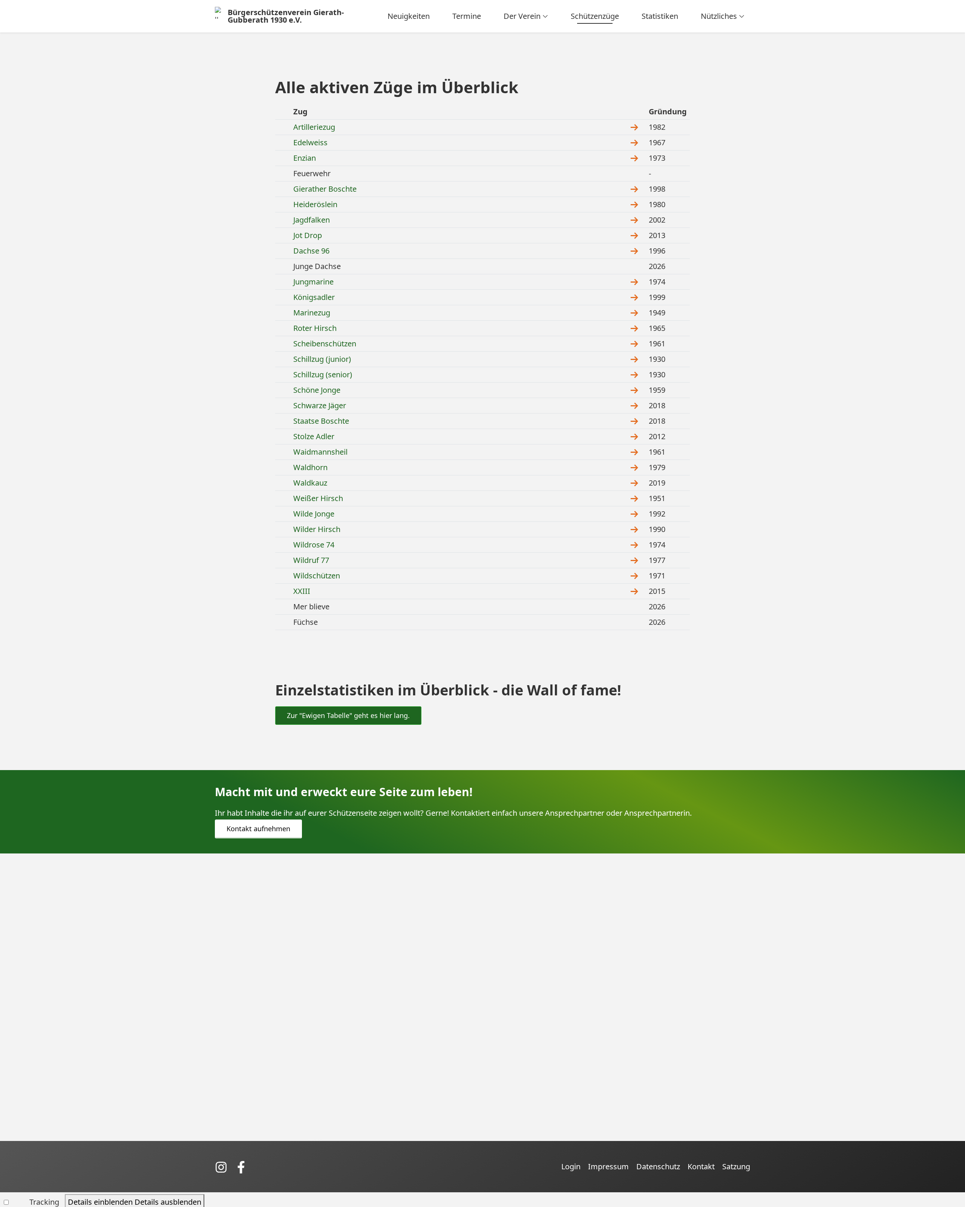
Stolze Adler (313, 436)
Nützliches (719, 16)
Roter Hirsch (315, 328)
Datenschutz (658, 1166)
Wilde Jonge (313, 514)
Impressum (608, 1166)
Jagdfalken (311, 220)
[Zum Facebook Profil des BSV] (244, 1166)
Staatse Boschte (321, 421)
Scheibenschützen (324, 343)
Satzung (736, 1166)
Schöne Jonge (316, 390)
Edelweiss (310, 142)
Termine (466, 16)
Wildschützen (316, 575)
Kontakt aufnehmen (258, 828)
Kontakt (701, 1166)
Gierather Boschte (325, 189)
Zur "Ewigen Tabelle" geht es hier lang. (348, 715)
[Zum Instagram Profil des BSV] (225, 1166)
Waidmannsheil (320, 452)
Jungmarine (313, 282)
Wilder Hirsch (316, 529)
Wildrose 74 (313, 545)
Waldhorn (310, 467)
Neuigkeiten (409, 16)
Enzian (304, 158)
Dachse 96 (311, 251)
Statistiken (660, 16)
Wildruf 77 (311, 560)
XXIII (301, 591)
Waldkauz (310, 483)
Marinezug (311, 313)
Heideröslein (315, 204)
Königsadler (314, 297)
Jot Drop (307, 235)
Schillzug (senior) (322, 374)
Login (571, 1166)
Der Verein (522, 16)
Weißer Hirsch (318, 498)
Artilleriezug (314, 127)
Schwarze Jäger (319, 405)
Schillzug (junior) (322, 359)
